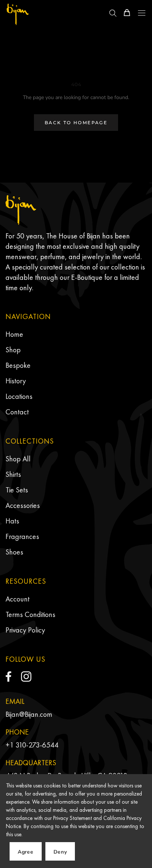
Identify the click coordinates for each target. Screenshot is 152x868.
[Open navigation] (141, 13)
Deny (60, 851)
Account (18, 599)
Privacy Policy (25, 630)
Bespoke (18, 365)
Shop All (18, 459)
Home (14, 334)
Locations (19, 396)
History (16, 381)
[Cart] (127, 12)
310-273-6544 (36, 745)
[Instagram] (26, 676)
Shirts (13, 474)
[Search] (113, 12)
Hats (12, 521)
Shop (13, 350)
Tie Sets (17, 490)
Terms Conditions (30, 614)
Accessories (23, 505)
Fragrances (22, 536)
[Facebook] (8, 676)
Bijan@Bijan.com (29, 714)
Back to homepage (76, 122)
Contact (17, 412)
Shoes (14, 552)
